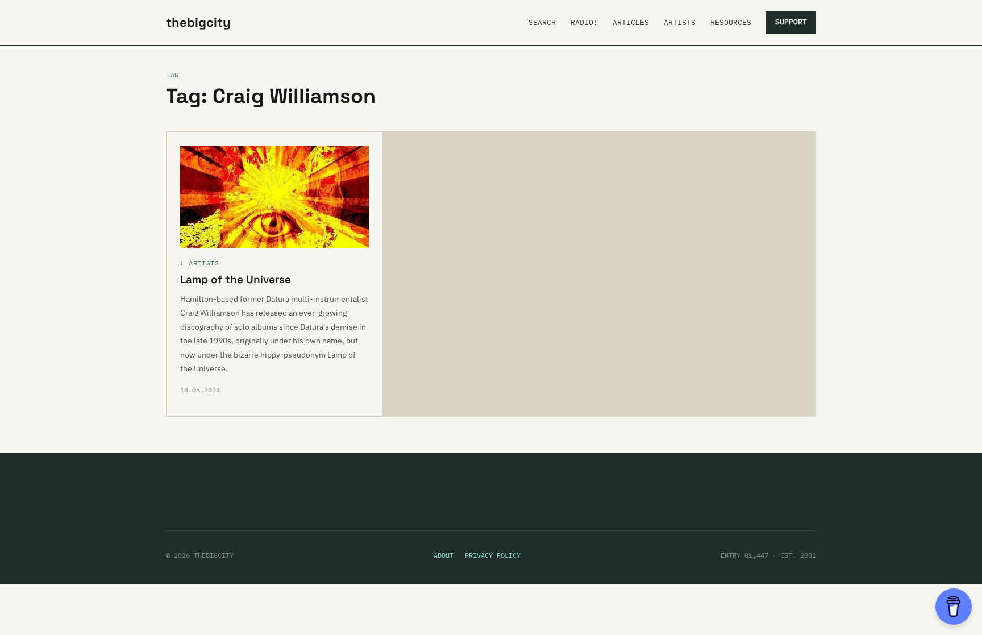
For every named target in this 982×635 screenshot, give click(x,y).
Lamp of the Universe (235, 279)
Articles (631, 22)
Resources (730, 22)
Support (791, 22)
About (443, 555)
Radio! (584, 22)
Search (542, 22)
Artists (680, 22)
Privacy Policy (493, 555)
